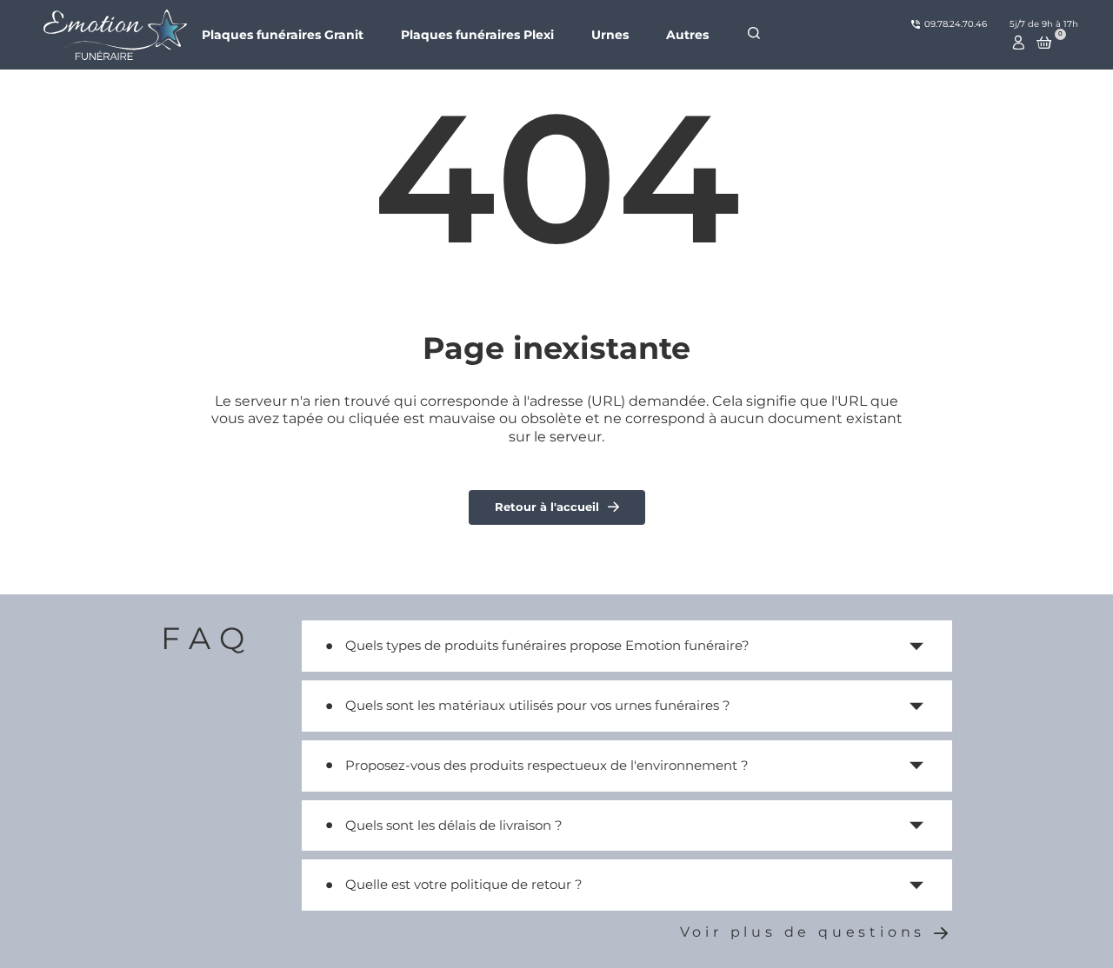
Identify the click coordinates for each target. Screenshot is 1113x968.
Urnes (610, 35)
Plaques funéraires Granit (282, 35)
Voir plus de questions (803, 932)
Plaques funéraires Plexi (477, 35)
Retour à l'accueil (547, 507)
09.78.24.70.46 (955, 24)
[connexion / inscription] (1019, 42)
